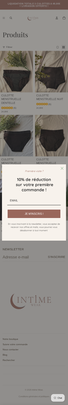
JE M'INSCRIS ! (34, 213)
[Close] (62, 168)
